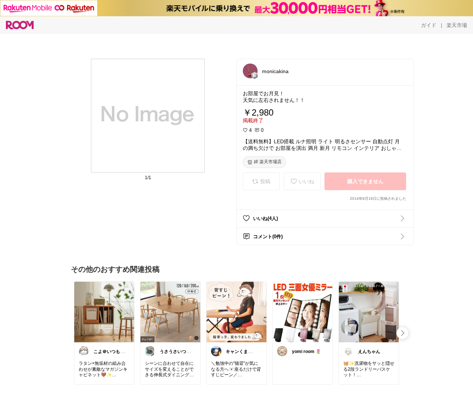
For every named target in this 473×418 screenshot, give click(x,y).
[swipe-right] (402, 333)
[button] (250, 71)
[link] (104, 312)
